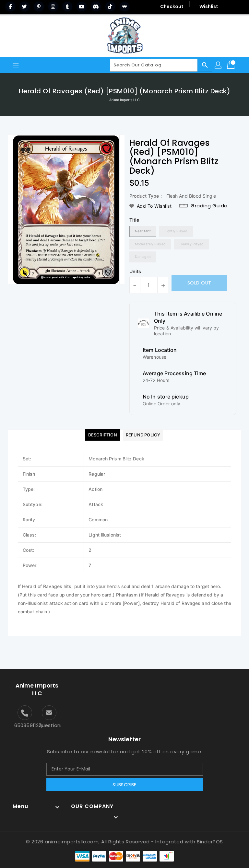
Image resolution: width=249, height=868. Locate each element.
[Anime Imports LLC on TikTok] (110, 6)
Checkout (172, 6)
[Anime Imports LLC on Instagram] (53, 6)
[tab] (102, 435)
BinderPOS (210, 841)
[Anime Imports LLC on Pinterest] (39, 6)
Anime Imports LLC (124, 100)
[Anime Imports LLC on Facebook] (10, 6)
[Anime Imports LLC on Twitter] (25, 6)
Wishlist (209, 6)
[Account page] (218, 65)
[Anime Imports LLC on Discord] (96, 6)
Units (135, 271)
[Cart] (231, 65)
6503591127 (24, 725)
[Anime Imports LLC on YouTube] (82, 6)
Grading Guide (209, 206)
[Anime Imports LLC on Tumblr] (67, 6)
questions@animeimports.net (49, 725)
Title (134, 220)
